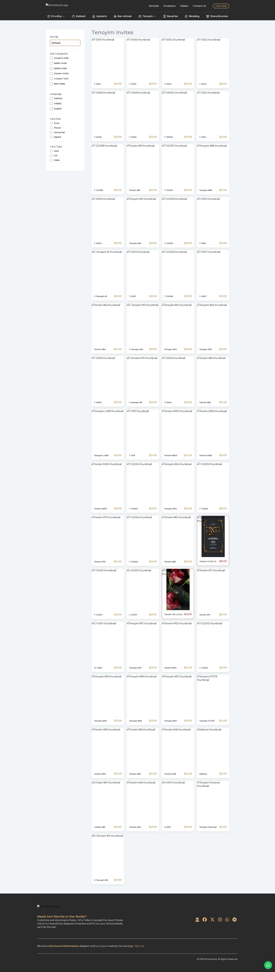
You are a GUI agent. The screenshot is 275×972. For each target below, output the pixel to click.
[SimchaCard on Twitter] (212, 919)
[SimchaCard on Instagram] (220, 919)
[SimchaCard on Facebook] (204, 919)
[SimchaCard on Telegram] (234, 919)
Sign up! (139, 946)
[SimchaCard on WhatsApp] (227, 919)
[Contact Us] (197, 919)
